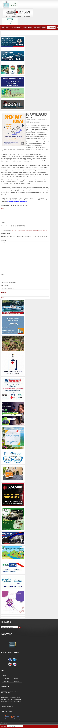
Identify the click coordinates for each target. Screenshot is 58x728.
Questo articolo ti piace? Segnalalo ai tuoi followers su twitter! (24, 225)
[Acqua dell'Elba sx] (10, 4)
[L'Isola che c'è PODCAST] (13, 364)
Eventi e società (10, 228)
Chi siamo (5, 675)
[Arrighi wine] (13, 343)
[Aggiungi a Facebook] (9, 225)
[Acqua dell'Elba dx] (10, 21)
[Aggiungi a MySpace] (22, 225)
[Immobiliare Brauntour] (13, 325)
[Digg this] (13, 225)
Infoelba (7, 723)
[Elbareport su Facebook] (10, 660)
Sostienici (16, 678)
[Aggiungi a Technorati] (18, 225)
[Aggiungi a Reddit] (20, 225)
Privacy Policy (6, 681)
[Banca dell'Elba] (13, 567)
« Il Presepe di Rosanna (17, 230)
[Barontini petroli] (13, 538)
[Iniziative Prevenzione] (13, 494)
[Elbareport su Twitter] (15, 660)
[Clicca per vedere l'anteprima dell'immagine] (13, 130)
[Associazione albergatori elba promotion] (12, 69)
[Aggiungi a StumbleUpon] (15, 225)
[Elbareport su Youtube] (10, 664)
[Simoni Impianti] (13, 388)
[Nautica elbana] (13, 582)
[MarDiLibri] (12, 81)
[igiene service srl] (13, 519)
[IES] (13, 413)
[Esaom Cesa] (12, 104)
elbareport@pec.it (17, 701)
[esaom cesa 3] (13, 306)
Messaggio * (4, 240)
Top (1, 722)
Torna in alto (3, 297)
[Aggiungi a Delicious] (11, 225)
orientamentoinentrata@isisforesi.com (17, 202)
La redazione (6, 678)
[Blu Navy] (12, 41)
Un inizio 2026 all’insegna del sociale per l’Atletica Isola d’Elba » (35, 230)
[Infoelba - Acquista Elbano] (13, 437)
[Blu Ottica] (13, 457)
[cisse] (12, 93)
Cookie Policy (16, 681)
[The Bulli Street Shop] (13, 473)
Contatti (15, 675)
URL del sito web (5, 285)
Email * (3, 280)
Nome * (3, 274)
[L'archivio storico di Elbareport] (12, 644)
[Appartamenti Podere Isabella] (13, 602)
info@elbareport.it (7, 701)
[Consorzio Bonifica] (13, 552)
